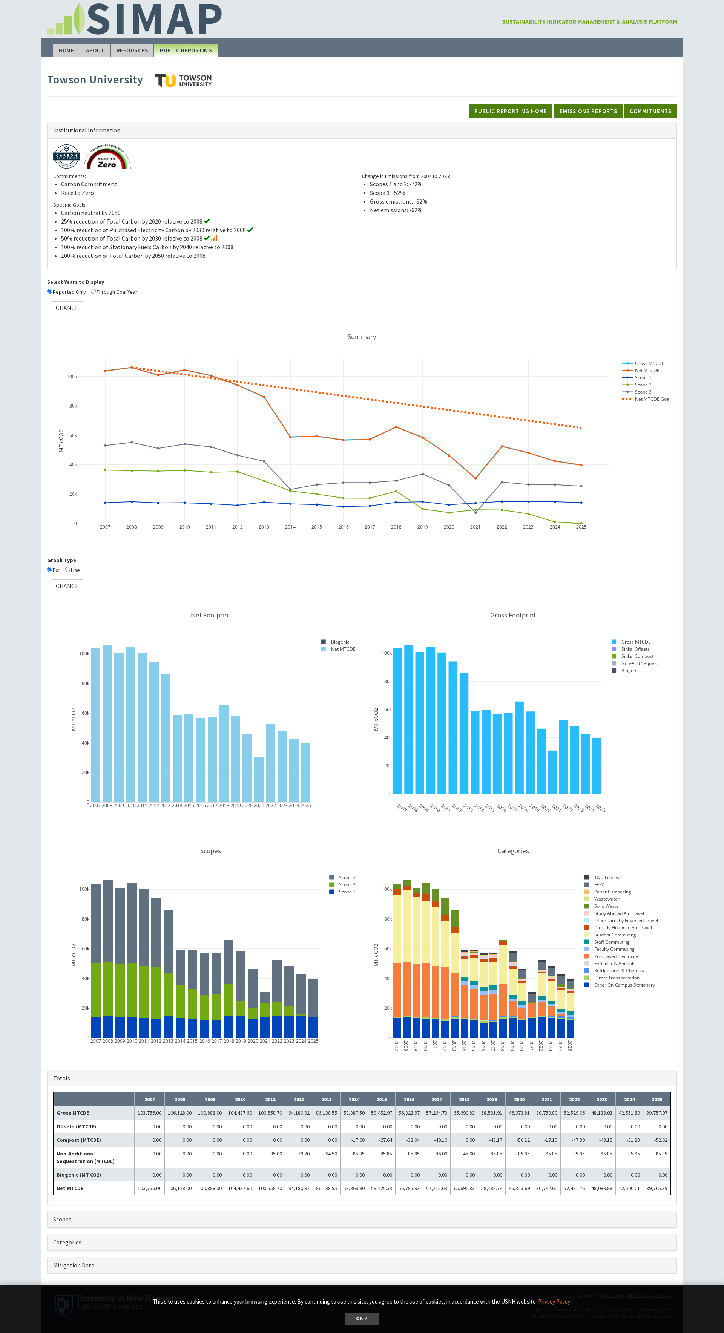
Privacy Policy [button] (554, 1301)
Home (66, 50)
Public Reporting (186, 50)
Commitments (651, 111)
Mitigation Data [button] (73, 1265)
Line (75, 570)
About (95, 50)
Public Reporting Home (510, 111)
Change (67, 307)
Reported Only (69, 291)
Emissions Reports (588, 111)
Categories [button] (67, 1242)
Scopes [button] (62, 1219)
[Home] (589, 14)
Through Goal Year (117, 291)
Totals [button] (61, 1078)
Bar (56, 570)
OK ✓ (362, 1318)
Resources (132, 50)
